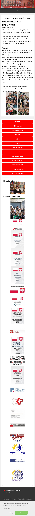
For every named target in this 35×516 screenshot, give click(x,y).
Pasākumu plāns (17, 173)
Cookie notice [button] (7, 508)
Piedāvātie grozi (17, 156)
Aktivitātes (13, 499)
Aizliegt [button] (11, 513)
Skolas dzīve (17, 122)
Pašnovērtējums (17, 160)
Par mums (6, 499)
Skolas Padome (17, 169)
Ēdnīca (17, 134)
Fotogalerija (21, 499)
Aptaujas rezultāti (17, 165)
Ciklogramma (17, 126)
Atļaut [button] (21, 513)
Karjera (17, 139)
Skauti (18, 152)
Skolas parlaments (17, 130)
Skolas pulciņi (17, 147)
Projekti (17, 143)
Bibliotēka (28, 499)
